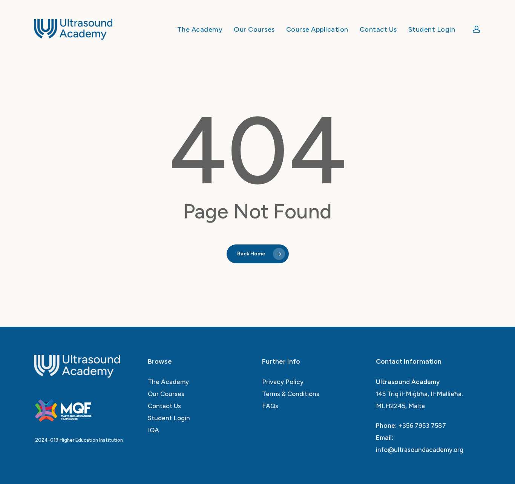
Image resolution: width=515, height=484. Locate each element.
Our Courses (166, 394)
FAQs (270, 406)
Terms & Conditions (290, 394)
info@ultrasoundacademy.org (419, 449)
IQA (153, 430)
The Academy (168, 382)
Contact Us (164, 406)
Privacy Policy (282, 382)
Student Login (169, 418)
